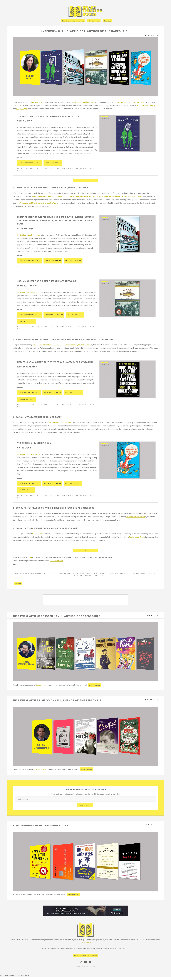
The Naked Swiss (137, 102)
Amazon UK (53, 163)
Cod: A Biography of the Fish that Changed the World (37, 203)
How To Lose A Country (146, 105)
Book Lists (107, 21)
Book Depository (30, 163)
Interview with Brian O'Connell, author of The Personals (57, 700)
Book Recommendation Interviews (73, 21)
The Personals (40, 769)
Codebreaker (41, 685)
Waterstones (54, 315)
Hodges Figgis (21, 109)
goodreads (105, 118)
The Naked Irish (37, 102)
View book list (73, 894)
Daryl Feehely (86, 943)
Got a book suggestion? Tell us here (85, 955)
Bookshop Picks (94, 21)
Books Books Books (137, 537)
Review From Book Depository (29, 235)
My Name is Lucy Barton (135, 516)
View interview (94, 685)
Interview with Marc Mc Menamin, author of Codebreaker (57, 616)
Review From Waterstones (27, 292)
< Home (18, 583)
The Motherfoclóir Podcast (84, 102)
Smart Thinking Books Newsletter (85, 789)
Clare (30, 557)
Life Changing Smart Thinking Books (40, 825)
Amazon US (73, 261)
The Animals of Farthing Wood (60, 422)
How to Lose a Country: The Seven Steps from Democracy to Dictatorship (62, 345)
